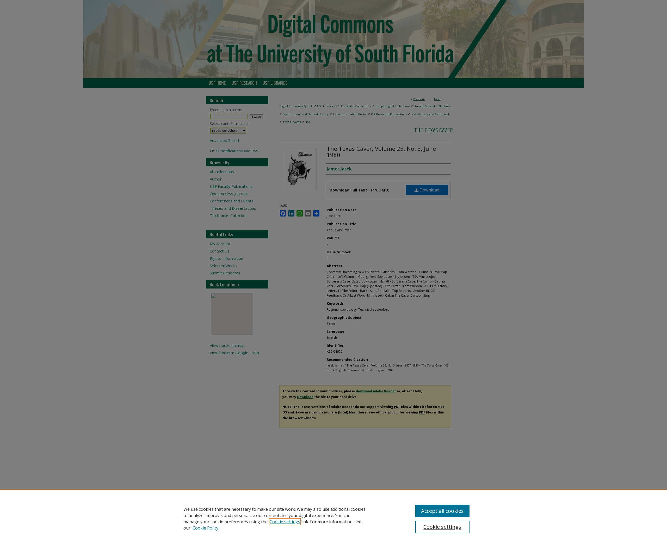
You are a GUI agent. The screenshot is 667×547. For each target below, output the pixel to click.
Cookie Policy (205, 528)
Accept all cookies (442, 510)
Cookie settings (285, 522)
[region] (333, 518)
